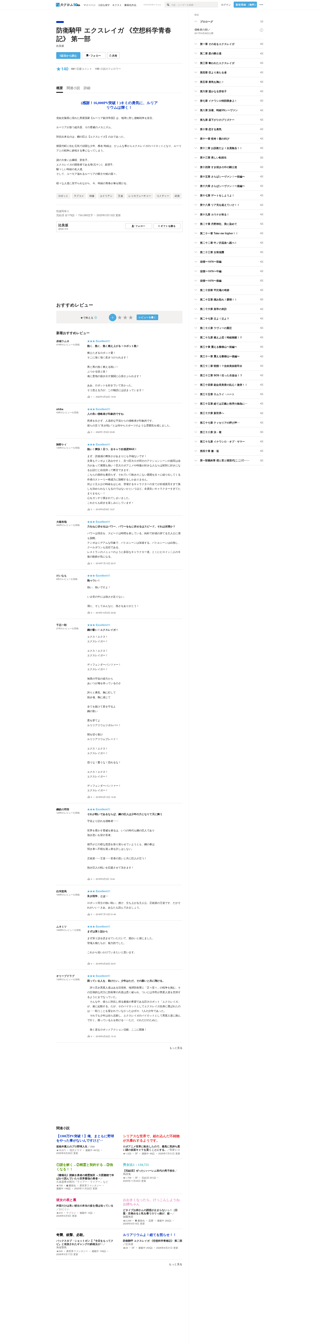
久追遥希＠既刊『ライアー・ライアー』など (82, 1181)
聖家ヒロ (175, 1149)
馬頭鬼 (127, 1174)
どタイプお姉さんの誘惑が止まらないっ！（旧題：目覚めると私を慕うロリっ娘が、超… (150, 1211)
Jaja (92, 1146)
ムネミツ (61, 926)
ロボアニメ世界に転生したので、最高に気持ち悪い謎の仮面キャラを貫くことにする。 (151, 1147)
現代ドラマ (76, 1150)
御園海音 (128, 1216)
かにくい (64, 1209)
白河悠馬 (61, 891)
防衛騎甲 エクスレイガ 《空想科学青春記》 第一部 (113, 34)
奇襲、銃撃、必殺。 (71, 1235)
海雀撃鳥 (61, 1247)
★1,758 (127, 1177)
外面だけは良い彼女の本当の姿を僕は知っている (84, 1205)
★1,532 (127, 1153)
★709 (59, 1185)
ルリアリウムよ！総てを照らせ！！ (149, 1235)
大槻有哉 (61, 521)
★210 (59, 1212)
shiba (59, 409)
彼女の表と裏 (66, 1200)
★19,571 (61, 1150)
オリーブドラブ (65, 976)
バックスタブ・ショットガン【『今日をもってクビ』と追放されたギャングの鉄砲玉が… (84, 1242)
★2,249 (127, 1220)
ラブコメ (71, 1212)
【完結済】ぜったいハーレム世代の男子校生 (149, 1170)
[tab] (60, 89)
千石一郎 (61, 625)
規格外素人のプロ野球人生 (71, 1146)
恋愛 (151, 1220)
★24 (125, 1247)
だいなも (61, 575)
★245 (59, 1251)
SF (136, 1153)
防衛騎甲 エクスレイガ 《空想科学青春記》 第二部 (152, 1240)
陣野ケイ (61, 444)
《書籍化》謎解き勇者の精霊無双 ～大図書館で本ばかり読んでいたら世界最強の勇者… (85, 1176)
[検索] (168, 5)
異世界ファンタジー (90, 1185)
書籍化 (72, 1185)
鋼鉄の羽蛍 (62, 809)
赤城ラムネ (62, 341)
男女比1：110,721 (136, 1165)
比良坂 (60, 46)
